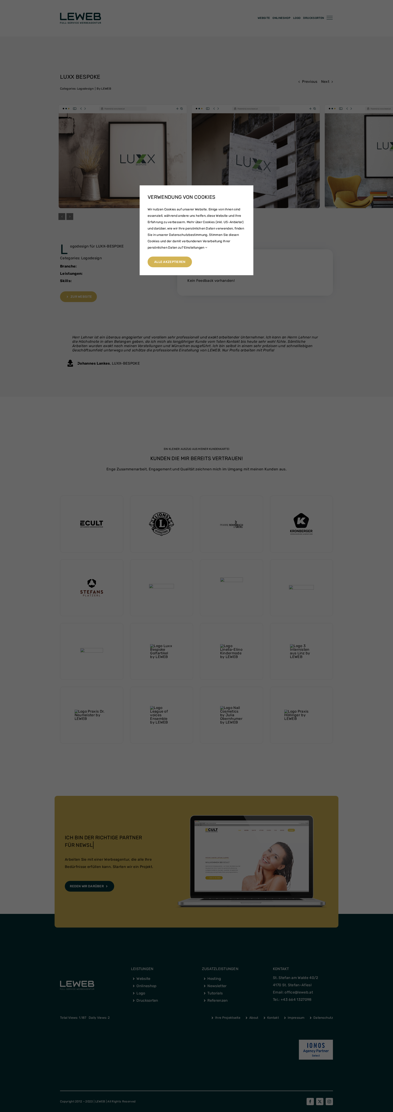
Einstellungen (194, 248)
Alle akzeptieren (169, 262)
